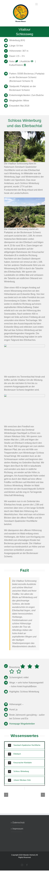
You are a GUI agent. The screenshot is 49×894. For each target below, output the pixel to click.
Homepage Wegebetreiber (22, 725)
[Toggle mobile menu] (36, 23)
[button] (24, 746)
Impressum (17, 830)
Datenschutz (17, 824)
